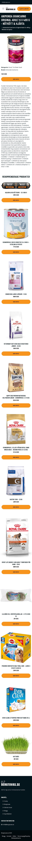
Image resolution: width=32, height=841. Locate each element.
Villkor (14, 836)
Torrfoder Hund (17, 67)
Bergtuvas (7, 804)
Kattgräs (16, 756)
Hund (10, 67)
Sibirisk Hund (8, 807)
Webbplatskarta (16, 838)
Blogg (6, 811)
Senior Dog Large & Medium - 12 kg (16, 294)
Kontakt (9, 836)
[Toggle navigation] (3, 8)
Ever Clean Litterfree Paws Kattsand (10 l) (16, 718)
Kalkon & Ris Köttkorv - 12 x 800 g (16, 192)
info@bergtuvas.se (6, 2)
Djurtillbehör (24, 9)
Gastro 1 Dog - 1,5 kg (16, 499)
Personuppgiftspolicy (24, 836)
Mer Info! (16, 79)
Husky (6, 801)
